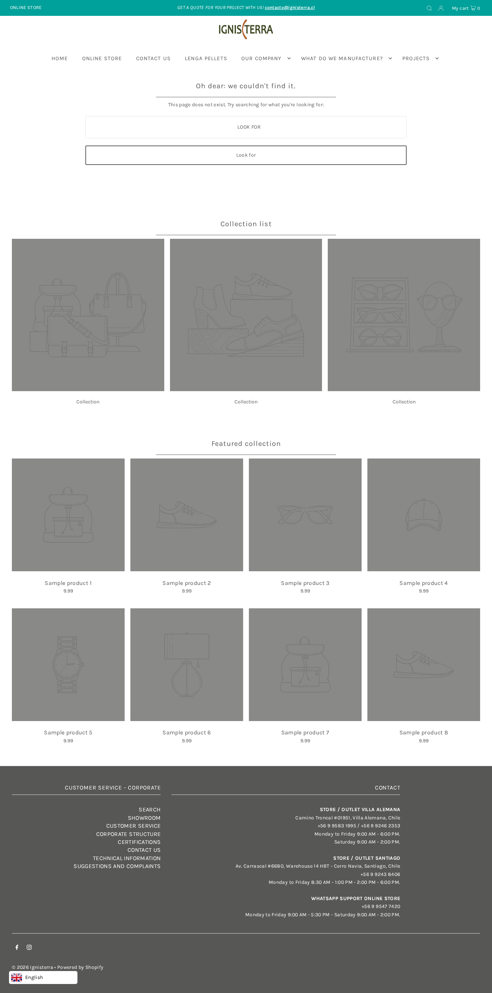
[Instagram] (29, 948)
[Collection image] (88, 389)
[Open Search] (429, 8)
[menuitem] (60, 58)
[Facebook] (16, 948)
